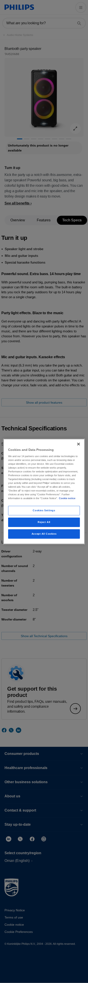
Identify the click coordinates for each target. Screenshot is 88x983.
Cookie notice (67, 498)
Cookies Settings (44, 510)
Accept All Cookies (44, 533)
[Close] (78, 444)
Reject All (44, 522)
